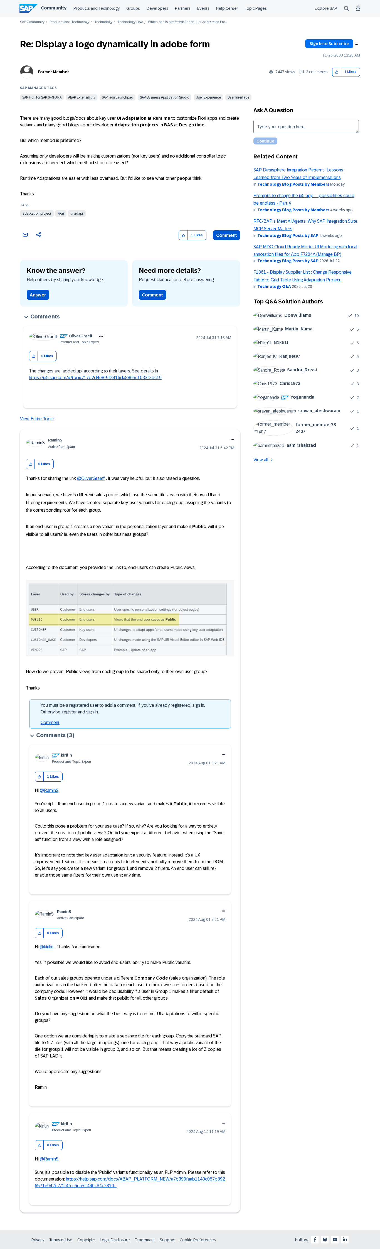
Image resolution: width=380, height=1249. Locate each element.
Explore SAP (326, 8)
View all (260, 459)
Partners (183, 8)
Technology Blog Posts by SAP (288, 235)
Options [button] (356, 44)
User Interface (238, 97)
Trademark (145, 1240)
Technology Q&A (130, 22)
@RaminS (49, 790)
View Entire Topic (37, 418)
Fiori (61, 213)
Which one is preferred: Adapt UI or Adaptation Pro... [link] (187, 22)
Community (53, 8)
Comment (226, 235)
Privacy (37, 1240)
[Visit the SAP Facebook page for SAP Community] (315, 1239)
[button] (336, 72)
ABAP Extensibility (81, 97)
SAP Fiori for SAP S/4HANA (41, 97)
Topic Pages (256, 8)
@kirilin (46, 946)
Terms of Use (60, 1240)
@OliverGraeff (91, 478)
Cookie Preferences (198, 1240)
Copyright (86, 1240)
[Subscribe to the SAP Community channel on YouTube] (335, 1239)
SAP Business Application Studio (164, 97)
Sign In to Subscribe (329, 43)
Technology (103, 22)
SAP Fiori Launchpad (117, 97)
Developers (157, 8)
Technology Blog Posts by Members (293, 184)
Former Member (53, 72)
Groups (133, 8)
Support (167, 1240)
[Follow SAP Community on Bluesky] (325, 1239)
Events (203, 8)
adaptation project (37, 213)
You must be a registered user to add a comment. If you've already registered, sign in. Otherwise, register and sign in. (123, 708)
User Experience (208, 97)
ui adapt (76, 213)
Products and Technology (96, 8)
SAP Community (32, 22)
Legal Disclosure (115, 1240)
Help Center (227, 8)
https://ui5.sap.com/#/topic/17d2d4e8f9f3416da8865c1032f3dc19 (95, 377)
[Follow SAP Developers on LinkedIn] (345, 1239)
